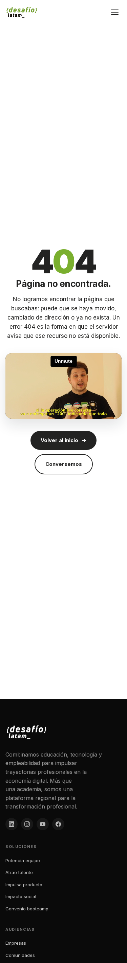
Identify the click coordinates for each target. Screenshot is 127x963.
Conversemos (63, 464)
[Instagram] (27, 824)
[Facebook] (58, 824)
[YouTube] (43, 824)
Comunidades (20, 955)
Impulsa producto (23, 884)
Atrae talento (19, 872)
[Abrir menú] (115, 12)
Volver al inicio (63, 440)
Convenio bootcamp (26, 908)
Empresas (15, 943)
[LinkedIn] (11, 824)
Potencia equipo (22, 860)
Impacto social (20, 896)
